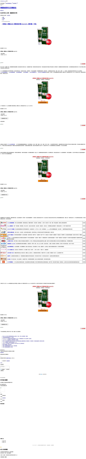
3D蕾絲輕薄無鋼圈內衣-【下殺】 (8, 337)
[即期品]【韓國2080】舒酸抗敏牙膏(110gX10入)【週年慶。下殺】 (19, 24)
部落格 (3, 18)
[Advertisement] (43, 135)
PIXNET (35, 445)
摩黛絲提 (2, 352)
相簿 (3, 17)
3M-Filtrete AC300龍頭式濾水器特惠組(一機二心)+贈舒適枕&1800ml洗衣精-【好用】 (17, 338)
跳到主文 (2, 10)
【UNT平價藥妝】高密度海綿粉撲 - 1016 (9, 342)
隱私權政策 (48, 445)
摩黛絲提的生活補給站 (8, 8)
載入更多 (2, 364)
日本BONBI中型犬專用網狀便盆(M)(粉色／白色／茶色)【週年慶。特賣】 (15, 336)
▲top (1, 362)
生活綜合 (8, 15)
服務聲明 (52, 445)
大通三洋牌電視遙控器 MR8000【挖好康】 (9, 345)
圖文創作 (8, 360)
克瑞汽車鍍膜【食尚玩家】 (7, 344)
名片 (3, 19)
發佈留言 (2, 370)
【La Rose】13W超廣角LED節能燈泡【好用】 (10, 339)
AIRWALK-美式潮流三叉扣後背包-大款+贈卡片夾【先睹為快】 (13, 343)
